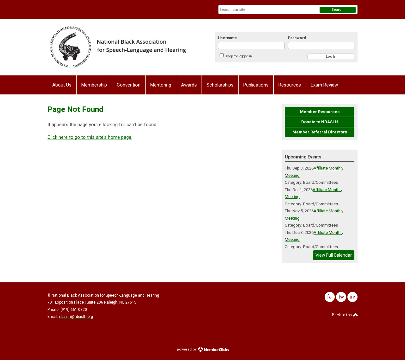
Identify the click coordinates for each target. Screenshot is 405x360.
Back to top (342, 315)
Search (338, 10)
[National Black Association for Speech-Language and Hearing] (117, 47)
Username (227, 38)
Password (297, 38)
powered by (187, 349)
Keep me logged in (239, 56)
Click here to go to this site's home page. (89, 137)
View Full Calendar (333, 255)
